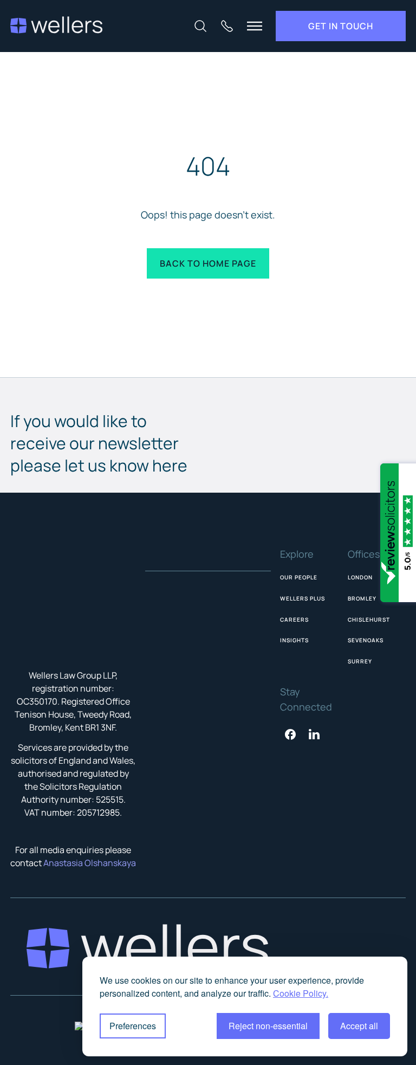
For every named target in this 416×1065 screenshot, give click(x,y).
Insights (294, 640)
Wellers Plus (302, 598)
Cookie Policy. (300, 993)
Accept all (359, 1025)
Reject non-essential (268, 1025)
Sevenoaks (366, 640)
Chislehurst (369, 619)
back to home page (208, 263)
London (360, 577)
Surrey (360, 661)
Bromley (362, 598)
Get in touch (340, 26)
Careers (294, 619)
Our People (298, 577)
